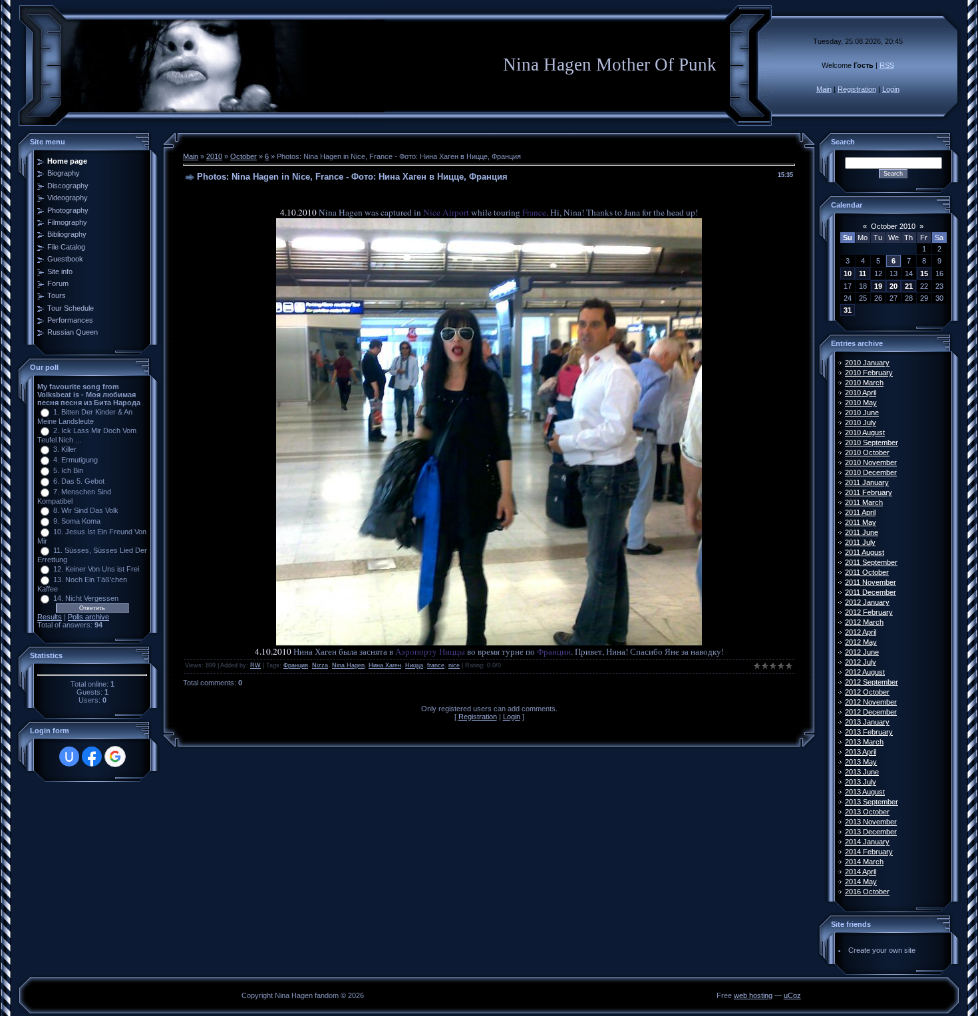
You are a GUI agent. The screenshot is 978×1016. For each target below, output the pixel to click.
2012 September (871, 682)
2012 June (862, 652)
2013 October (867, 812)
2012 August (865, 672)
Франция (295, 665)
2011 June (861, 532)
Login (890, 89)
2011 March (864, 502)
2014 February (869, 852)
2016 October (867, 892)
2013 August (865, 792)
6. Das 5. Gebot (78, 481)
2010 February (869, 373)
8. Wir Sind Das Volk (85, 510)
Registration (857, 89)
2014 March (864, 862)
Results (49, 617)
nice (454, 665)
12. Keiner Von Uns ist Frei (96, 569)
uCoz (792, 995)
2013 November (871, 822)
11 (862, 273)
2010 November (871, 462)
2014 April (860, 872)
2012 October (867, 692)
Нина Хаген (385, 665)
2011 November (870, 582)
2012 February (869, 612)
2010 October (867, 452)
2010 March (864, 383)
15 (924, 273)
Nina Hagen (348, 665)
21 (909, 286)
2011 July (860, 542)
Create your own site (881, 950)
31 (848, 310)
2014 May (861, 882)
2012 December (871, 712)
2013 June (862, 772)
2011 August (864, 552)
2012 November (871, 702)
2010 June (862, 413)
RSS (887, 65)
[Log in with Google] (115, 756)
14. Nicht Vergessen (85, 598)
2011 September (871, 562)
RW (255, 665)
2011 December (870, 592)
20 (893, 286)
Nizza (320, 665)
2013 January (867, 722)
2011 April (860, 512)
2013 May (861, 762)
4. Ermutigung (75, 460)
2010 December (871, 472)
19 (878, 286)
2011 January (867, 482)
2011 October (867, 572)
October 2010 (893, 226)
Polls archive (88, 617)
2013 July (860, 782)
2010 (214, 156)
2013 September (871, 802)
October (243, 156)
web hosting (753, 995)
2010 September (871, 442)
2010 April (860, 393)
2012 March (864, 622)
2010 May (861, 403)
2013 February (869, 732)
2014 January (867, 842)
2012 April (860, 632)
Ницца (414, 665)
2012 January (867, 602)
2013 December (871, 832)
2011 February (868, 492)
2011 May (860, 522)
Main (824, 89)
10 (848, 273)
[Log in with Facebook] (92, 756)
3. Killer (65, 449)
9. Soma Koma (76, 521)
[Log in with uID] (69, 756)
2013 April (860, 752)
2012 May (861, 642)
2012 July (860, 662)
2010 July (860, 422)
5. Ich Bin (68, 470)
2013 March (864, 742)
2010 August (865, 432)
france (435, 665)
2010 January (867, 363)
